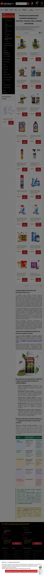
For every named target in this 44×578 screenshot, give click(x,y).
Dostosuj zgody (23, 571)
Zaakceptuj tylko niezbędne (12, 571)
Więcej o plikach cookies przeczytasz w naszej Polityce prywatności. (16, 568)
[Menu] (42, 565)
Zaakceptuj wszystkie (33, 571)
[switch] (40, 573)
